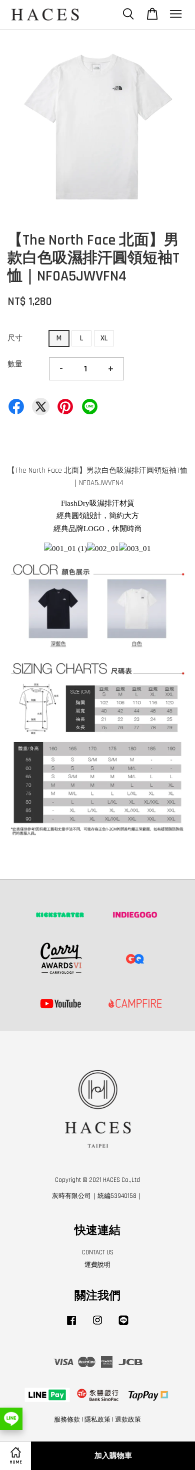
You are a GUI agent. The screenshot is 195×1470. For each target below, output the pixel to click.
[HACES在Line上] (123, 1325)
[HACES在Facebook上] (71, 1325)
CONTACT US (98, 1252)
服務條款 (67, 1420)
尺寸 (15, 338)
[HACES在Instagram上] (97, 1325)
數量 (15, 364)
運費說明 (97, 1265)
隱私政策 (97, 1420)
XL (104, 338)
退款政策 (128, 1420)
